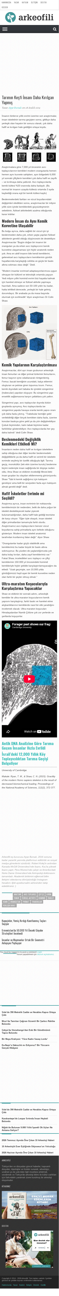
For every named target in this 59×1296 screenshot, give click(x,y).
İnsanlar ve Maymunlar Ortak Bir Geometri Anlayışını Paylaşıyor (23, 941)
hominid (41, 898)
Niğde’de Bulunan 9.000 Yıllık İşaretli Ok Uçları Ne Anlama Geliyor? (27, 1128)
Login (39, 952)
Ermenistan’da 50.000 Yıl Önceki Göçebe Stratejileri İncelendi (22, 931)
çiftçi (41, 894)
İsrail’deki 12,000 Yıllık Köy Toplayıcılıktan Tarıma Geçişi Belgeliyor (25, 758)
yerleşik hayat (9, 905)
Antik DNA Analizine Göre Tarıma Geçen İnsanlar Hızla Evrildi (28, 745)
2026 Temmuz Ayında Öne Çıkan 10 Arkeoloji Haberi (28, 1140)
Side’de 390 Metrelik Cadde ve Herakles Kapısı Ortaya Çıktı (29, 1013)
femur (16, 898)
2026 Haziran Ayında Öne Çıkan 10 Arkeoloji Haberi (27, 1152)
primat (26, 901)
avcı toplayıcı (30, 894)
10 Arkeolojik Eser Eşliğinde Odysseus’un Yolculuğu (28, 1146)
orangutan (15, 901)
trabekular (37, 901)
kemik (5, 901)
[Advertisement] (29, 65)
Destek (44, 2)
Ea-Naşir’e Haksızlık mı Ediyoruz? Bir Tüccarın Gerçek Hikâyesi (25, 1046)
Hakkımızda (6, 2)
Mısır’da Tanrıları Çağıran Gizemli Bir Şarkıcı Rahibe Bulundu (28, 1022)
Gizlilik (5, 7)
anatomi (17, 894)
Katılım (25, 2)
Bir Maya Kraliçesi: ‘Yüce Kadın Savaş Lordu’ (25, 1039)
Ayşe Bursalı (15, 108)
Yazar (16, 2)
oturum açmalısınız (45, 954)
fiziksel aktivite (29, 898)
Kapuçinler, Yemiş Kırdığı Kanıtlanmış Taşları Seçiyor (24, 922)
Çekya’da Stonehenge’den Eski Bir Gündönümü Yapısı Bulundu (26, 1031)
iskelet (51, 898)
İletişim (34, 2)
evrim (48, 894)
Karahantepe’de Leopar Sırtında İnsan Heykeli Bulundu (25, 1120)
